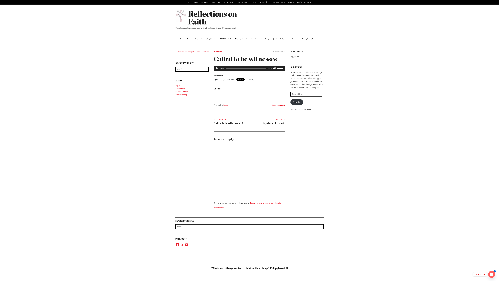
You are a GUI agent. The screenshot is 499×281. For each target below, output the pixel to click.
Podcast (254, 2)
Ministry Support (243, 2)
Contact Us (204, 2)
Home (188, 2)
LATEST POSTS (229, 2)
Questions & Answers (278, 2)
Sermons (291, 2)
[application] (249, 68)
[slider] (280, 68)
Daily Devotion (216, 2)
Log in (177, 85)
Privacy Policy (264, 2)
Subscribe (296, 102)
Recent (225, 105)
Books (196, 2)
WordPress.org (181, 95)
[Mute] (274, 68)
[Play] (217, 68)
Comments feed (181, 92)
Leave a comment (278, 105)
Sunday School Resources (304, 2)
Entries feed (180, 89)
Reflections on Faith (212, 17)
